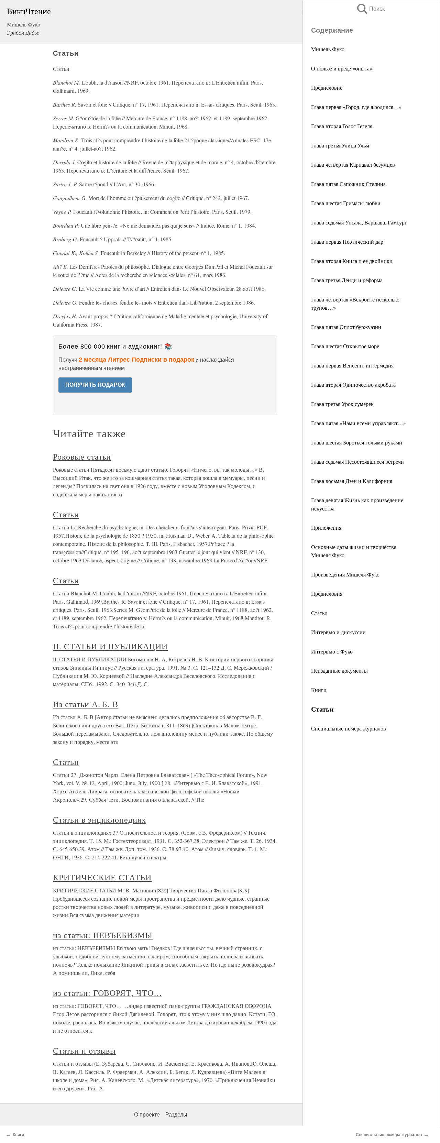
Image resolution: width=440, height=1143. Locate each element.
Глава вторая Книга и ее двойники (352, 260)
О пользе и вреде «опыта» (341, 68)
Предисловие (326, 87)
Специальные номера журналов (348, 728)
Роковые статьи (82, 456)
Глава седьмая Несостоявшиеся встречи (357, 461)
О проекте (147, 1115)
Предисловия (326, 593)
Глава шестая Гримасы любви (346, 203)
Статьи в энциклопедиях (99, 819)
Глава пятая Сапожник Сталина (348, 183)
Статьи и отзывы (84, 1050)
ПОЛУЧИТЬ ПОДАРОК (95, 385)
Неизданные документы (339, 670)
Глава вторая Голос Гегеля (341, 126)
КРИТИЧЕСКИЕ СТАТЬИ (102, 877)
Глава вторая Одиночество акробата (353, 384)
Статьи (319, 612)
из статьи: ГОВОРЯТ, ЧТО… (107, 992)
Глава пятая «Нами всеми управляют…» (358, 423)
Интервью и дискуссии (338, 632)
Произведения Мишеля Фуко (345, 574)
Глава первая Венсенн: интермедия (352, 365)
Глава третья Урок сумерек (342, 403)
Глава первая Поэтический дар (347, 241)
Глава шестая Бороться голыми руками (356, 442)
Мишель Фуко (327, 49)
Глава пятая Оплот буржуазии (346, 326)
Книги (319, 689)
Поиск (370, 9)
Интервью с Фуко (332, 651)
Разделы (176, 1115)
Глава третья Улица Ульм (340, 145)
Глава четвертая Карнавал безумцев (353, 164)
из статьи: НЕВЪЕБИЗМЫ (103, 935)
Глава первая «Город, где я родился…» (356, 106)
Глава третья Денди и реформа (347, 280)
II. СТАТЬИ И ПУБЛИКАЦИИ (110, 646)
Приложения (326, 527)
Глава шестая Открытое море (345, 346)
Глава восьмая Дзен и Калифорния (351, 480)
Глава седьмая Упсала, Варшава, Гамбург (359, 222)
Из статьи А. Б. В (85, 704)
